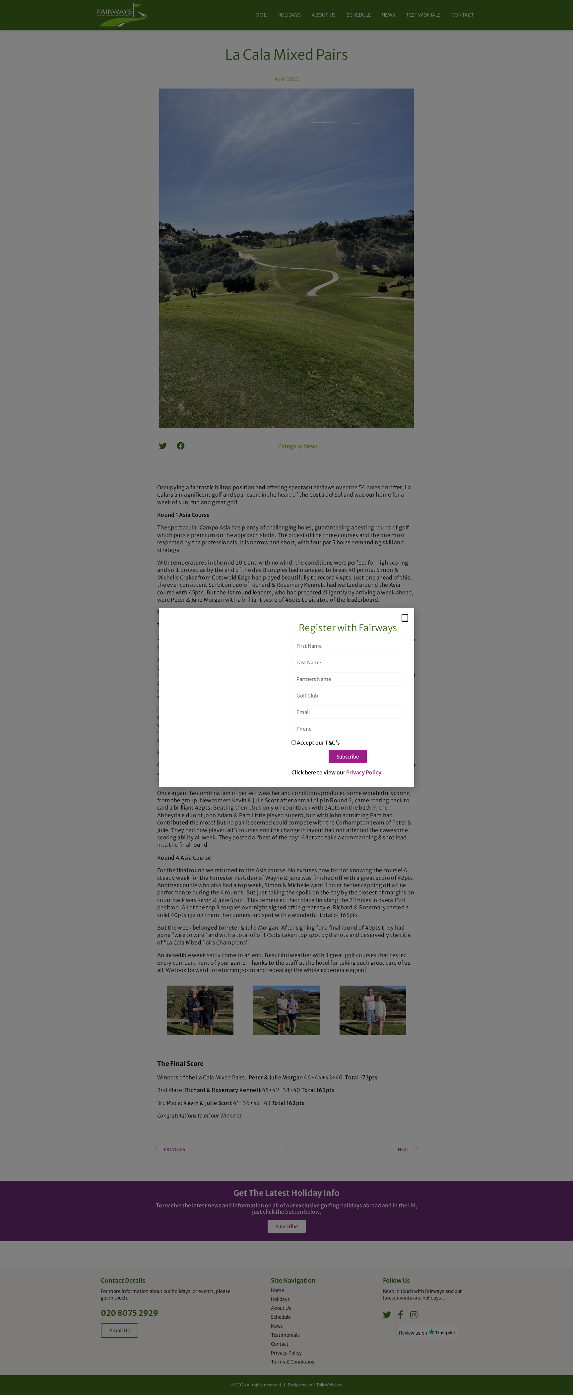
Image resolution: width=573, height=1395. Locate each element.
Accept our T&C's (318, 742)
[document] (286, 697)
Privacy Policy (363, 772)
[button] (405, 618)
